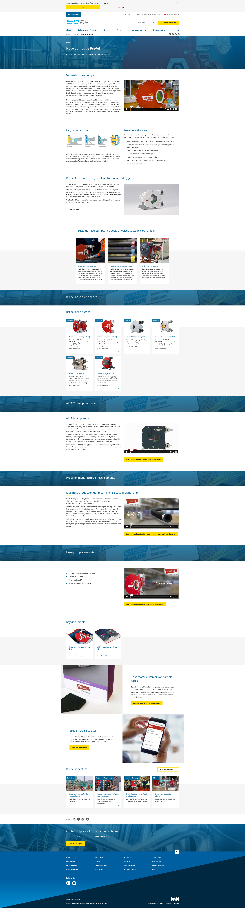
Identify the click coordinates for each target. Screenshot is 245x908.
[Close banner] (177, 3)
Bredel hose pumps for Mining (163, 795)
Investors (127, 862)
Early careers (99, 869)
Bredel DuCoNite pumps (77, 374)
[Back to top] (177, 852)
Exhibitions (147, 14)
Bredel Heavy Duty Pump (106, 374)
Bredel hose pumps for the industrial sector (78, 795)
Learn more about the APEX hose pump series (143, 459)
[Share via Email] (178, 34)
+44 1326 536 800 (71, 865)
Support (176, 30)
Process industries (158, 865)
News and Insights (139, 30)
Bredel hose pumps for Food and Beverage (136, 795)
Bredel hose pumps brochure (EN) (79, 648)
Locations (157, 14)
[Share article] (169, 34)
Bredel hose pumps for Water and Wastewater (108, 795)
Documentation (159, 30)
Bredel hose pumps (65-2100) (79, 337)
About (68, 30)
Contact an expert (75, 843)
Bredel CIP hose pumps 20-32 (136, 337)
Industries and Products (87, 30)
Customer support (72, 869)
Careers (138, 14)
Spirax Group (152, 903)
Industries (75, 15)
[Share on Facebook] (175, 34)
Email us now (70, 862)
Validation (121, 30)
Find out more (74, 210)
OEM (153, 869)
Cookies (168, 903)
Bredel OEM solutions (168, 769)
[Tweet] (172, 34)
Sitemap (176, 903)
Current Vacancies (101, 865)
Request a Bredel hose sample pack (146, 703)
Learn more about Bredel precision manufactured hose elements (151, 534)
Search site (126, 14)
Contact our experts (168, 23)
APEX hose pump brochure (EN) (107, 648)
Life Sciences (156, 862)
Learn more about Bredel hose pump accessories (144, 604)
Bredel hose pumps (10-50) (107, 337)
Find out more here (79, 747)
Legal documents (129, 865)
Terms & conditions (130, 869)
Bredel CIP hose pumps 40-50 (165, 337)
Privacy (161, 903)
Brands (106, 30)
